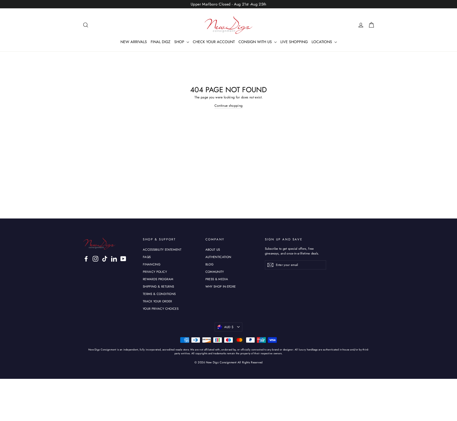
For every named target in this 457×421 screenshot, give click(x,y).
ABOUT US (212, 249)
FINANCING (151, 264)
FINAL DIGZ (160, 42)
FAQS (147, 257)
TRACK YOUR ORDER (157, 301)
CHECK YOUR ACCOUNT (214, 42)
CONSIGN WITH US (255, 42)
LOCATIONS (322, 42)
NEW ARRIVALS (133, 42)
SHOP (179, 42)
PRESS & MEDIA (216, 279)
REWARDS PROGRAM (158, 279)
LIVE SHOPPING (294, 42)
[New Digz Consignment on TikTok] (105, 259)
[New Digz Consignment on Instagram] (95, 259)
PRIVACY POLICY (155, 271)
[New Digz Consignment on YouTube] (123, 259)
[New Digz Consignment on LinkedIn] (114, 259)
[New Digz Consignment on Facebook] (86, 259)
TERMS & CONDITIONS (159, 294)
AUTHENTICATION (218, 257)
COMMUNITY (214, 271)
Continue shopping (228, 105)
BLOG (209, 264)
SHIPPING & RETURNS (158, 286)
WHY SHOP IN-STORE (220, 286)
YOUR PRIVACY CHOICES (161, 308)
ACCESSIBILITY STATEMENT (162, 249)
